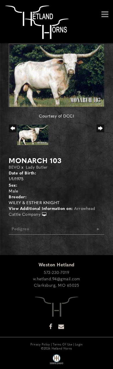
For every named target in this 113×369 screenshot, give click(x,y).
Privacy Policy (40, 344)
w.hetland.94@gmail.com (56, 278)
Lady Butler (37, 167)
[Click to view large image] (56, 74)
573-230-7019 (56, 272)
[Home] (56, 306)
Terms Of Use (62, 344)
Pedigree (20, 228)
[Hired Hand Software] (56, 359)
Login (79, 344)
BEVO (14, 167)
